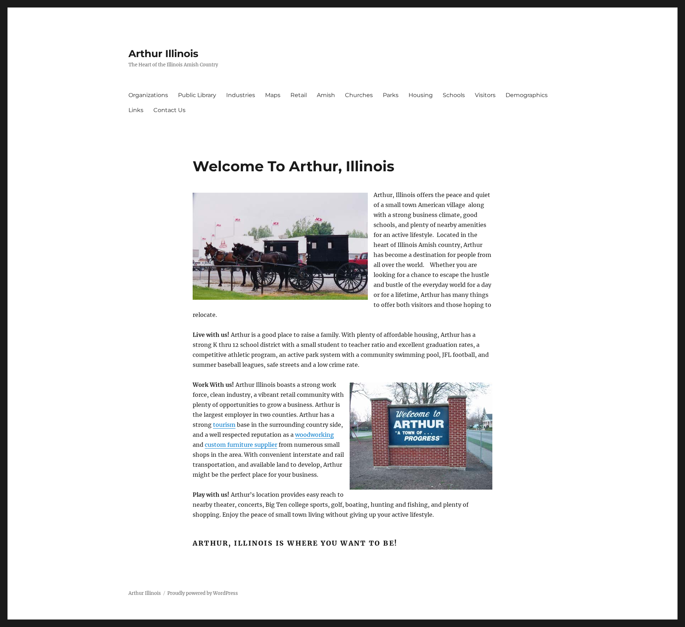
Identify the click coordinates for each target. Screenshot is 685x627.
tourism (224, 424)
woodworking (314, 434)
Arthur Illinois (163, 53)
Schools (454, 95)
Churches (359, 95)
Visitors (485, 95)
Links (135, 110)
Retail (298, 95)
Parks (391, 95)
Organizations (148, 95)
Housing (421, 95)
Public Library (197, 95)
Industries (240, 95)
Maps (272, 95)
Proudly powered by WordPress (202, 593)
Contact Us (169, 110)
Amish (326, 95)
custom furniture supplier (241, 444)
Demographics (527, 95)
